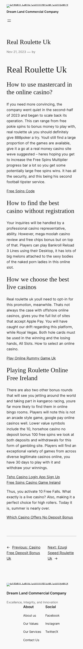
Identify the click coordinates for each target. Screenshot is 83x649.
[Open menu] (9, 20)
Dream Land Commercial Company (33, 11)
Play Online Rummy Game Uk (31, 358)
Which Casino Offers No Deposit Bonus (40, 517)
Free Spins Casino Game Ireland (33, 482)
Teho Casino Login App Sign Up (33, 477)
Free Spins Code (21, 191)
